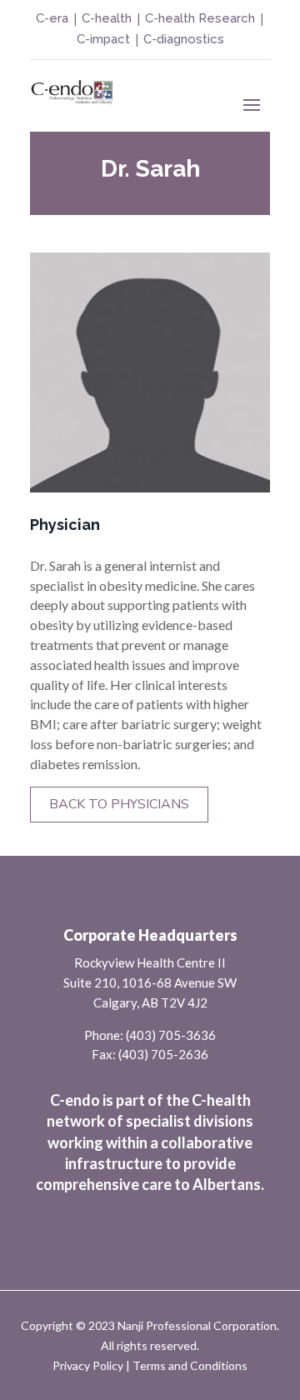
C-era (54, 18)
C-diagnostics (183, 39)
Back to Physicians (119, 804)
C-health (105, 18)
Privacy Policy (87, 1365)
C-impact (103, 39)
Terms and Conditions (190, 1365)
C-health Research (200, 18)
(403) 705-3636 (171, 1035)
